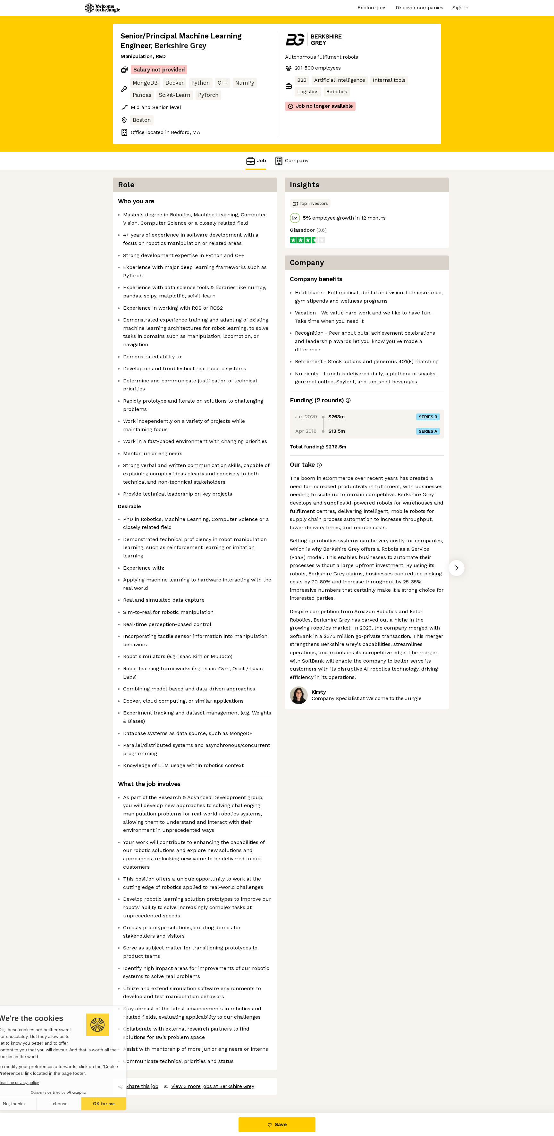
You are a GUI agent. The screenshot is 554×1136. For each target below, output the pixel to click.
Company (294, 160)
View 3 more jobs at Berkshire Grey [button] (212, 1078)
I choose (73, 1103)
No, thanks (29, 1103)
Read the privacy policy (33, 1083)
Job (261, 160)
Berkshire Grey (179, 45)
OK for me (119, 1103)
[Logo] (102, 8)
